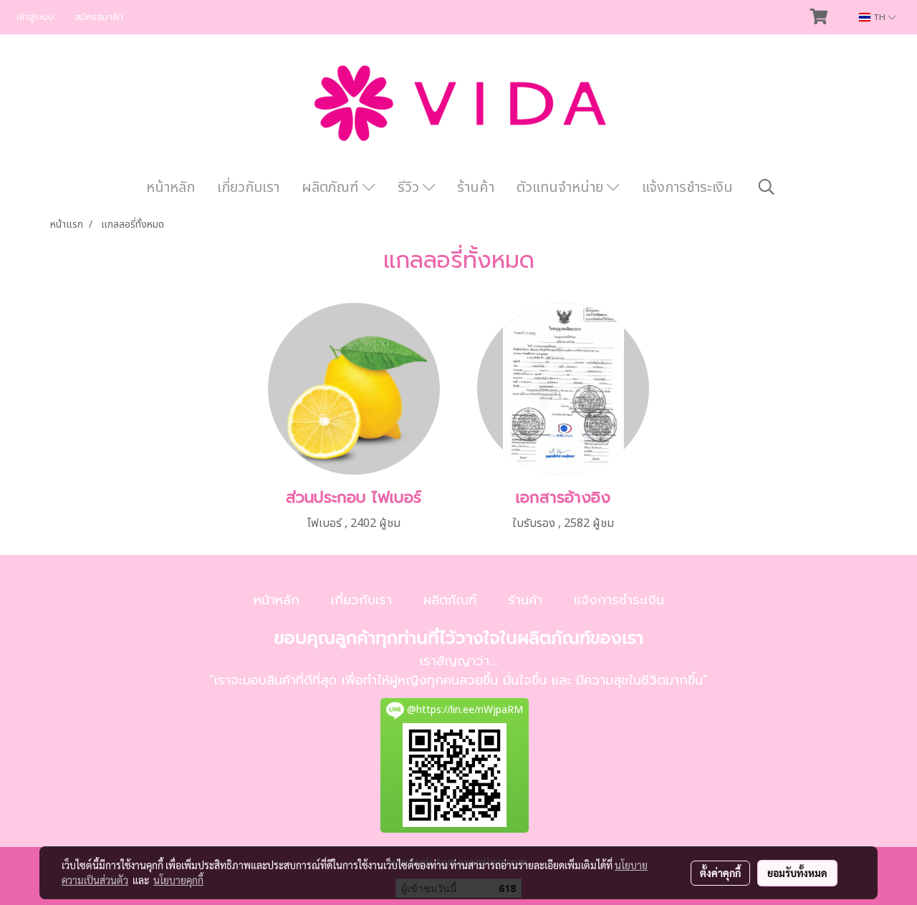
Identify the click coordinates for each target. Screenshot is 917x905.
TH (879, 17)
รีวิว (410, 187)
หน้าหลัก (170, 187)
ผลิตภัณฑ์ (332, 187)
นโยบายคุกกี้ (178, 879)
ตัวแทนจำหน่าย (562, 187)
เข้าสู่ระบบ (35, 17)
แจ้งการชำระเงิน (687, 187)
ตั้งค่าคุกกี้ (720, 872)
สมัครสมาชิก (99, 17)
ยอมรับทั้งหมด (797, 872)
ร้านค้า (475, 187)
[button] (766, 187)
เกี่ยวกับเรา (248, 187)
